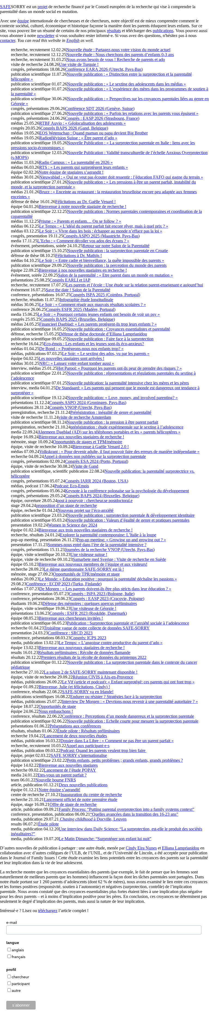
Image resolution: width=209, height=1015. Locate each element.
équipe (23, 21)
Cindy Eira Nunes (141, 848)
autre (16, 990)
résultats (114, 30)
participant (21, 984)
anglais (18, 950)
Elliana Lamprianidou (180, 848)
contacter (7, 40)
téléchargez (47, 910)
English (72, 40)
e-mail (11, 922)
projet (42, 6)
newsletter (45, 35)
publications (163, 30)
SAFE (5, 6)
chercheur (20, 977)
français (18, 957)
